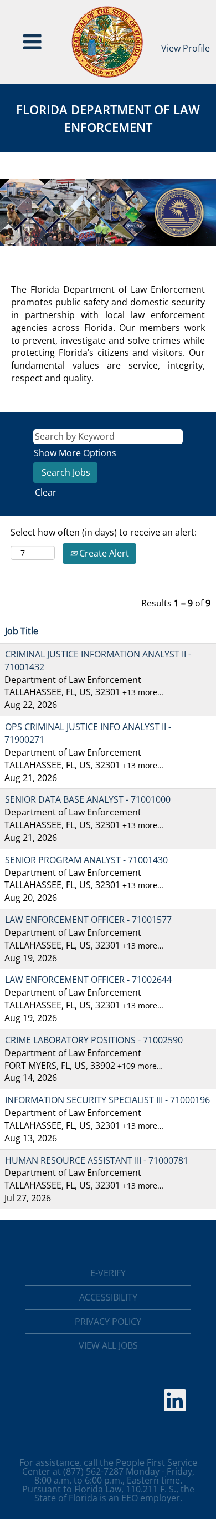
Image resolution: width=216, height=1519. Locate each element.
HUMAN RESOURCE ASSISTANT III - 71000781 (96, 1160)
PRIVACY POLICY (108, 1322)
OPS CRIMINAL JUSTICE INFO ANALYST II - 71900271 (87, 733)
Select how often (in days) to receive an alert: (104, 532)
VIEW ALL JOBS (108, 1345)
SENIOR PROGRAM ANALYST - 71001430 (86, 860)
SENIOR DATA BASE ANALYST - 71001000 (88, 799)
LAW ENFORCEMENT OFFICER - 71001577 (88, 920)
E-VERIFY (108, 1273)
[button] (32, 42)
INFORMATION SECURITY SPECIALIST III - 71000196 (107, 1100)
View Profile (185, 48)
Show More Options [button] (75, 453)
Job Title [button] (21, 631)
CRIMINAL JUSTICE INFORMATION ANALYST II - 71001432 (97, 660)
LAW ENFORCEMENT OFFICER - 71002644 (88, 979)
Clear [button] (45, 492)
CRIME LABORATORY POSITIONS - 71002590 (94, 1040)
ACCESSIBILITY (108, 1297)
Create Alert (103, 553)
